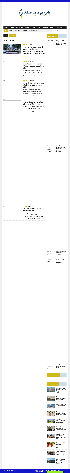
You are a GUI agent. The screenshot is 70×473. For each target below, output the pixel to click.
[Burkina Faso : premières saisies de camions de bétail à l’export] (12, 53)
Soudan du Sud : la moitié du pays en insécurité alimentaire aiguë (60, 436)
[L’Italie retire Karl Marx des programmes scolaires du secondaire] (51, 454)
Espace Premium (59, 27)
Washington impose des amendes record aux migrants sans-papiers (61, 413)
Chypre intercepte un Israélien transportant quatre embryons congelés (60, 461)
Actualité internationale (53, 384)
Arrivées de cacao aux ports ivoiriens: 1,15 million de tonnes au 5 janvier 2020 (34, 85)
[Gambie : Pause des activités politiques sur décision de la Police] (51, 360)
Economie (27, 27)
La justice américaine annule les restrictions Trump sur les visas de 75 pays (61, 390)
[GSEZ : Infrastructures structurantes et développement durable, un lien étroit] (51, 141)
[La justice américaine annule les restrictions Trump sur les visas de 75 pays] (51, 391)
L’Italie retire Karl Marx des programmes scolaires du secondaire (61, 453)
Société (33, 27)
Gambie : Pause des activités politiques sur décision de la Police (61, 261)
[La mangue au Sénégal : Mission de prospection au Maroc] (12, 214)
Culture (52, 27)
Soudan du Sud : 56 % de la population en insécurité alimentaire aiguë (60, 445)
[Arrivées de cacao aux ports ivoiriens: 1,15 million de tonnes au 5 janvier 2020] (12, 89)
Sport (38, 27)
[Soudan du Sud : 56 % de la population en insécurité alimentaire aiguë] (51, 446)
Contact (43, 470)
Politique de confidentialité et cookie (53, 470)
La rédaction (37, 470)
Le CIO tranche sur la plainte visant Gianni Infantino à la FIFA (60, 420)
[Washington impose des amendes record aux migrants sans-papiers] (51, 414)
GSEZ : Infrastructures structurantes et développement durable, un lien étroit (61, 42)
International (19, 27)
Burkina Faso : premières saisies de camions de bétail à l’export (33, 48)
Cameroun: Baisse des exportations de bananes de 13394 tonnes (33, 103)
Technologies (45, 27)
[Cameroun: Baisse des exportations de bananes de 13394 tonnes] (12, 200)
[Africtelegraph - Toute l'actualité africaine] (35, 14)
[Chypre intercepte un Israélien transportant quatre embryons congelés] (51, 462)
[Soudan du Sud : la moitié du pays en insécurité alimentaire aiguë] (51, 437)
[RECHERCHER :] (59, 30)
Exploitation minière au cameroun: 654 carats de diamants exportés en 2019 (33, 65)
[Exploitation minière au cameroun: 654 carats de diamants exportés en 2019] (12, 70)
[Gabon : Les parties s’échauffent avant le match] (51, 368)
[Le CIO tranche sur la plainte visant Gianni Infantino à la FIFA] (51, 422)
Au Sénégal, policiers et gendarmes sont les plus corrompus (61, 252)
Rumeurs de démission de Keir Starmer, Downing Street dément (61, 428)
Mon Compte (7, 1)
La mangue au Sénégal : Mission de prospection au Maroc (33, 209)
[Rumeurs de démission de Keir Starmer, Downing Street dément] (51, 430)
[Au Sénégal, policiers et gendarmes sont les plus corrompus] (51, 255)
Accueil (6, 27)
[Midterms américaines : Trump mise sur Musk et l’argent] (51, 407)
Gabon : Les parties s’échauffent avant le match (60, 366)
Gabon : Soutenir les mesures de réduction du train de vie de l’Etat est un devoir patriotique (61, 148)
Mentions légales (39, 471)
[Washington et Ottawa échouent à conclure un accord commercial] (51, 399)
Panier (12, 1)
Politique (12, 27)
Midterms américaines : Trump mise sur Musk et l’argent (61, 405)
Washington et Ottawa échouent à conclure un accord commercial (61, 398)
